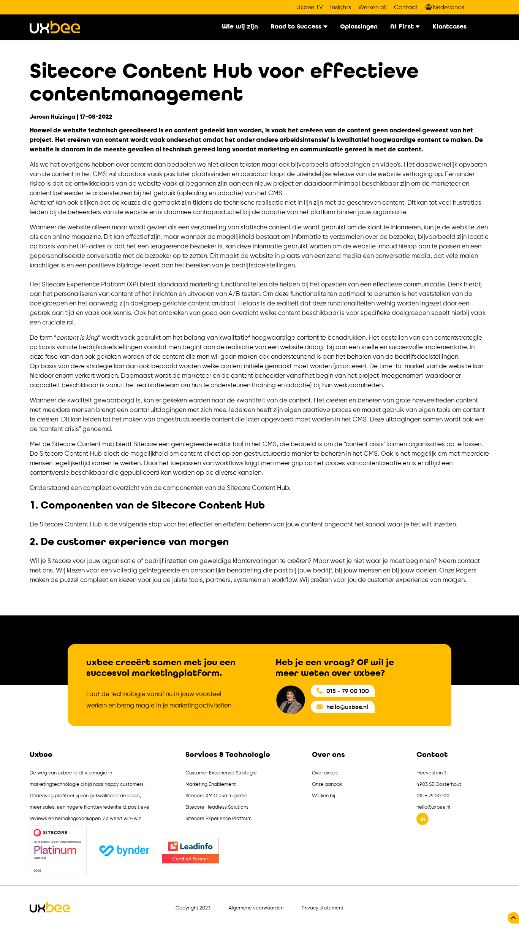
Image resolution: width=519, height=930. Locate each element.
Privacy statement (322, 907)
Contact (406, 7)
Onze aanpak (327, 784)
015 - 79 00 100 (347, 691)
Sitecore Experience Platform (218, 818)
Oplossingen (359, 26)
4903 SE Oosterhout (438, 784)
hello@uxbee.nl (347, 707)
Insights (340, 7)
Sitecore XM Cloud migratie (216, 795)
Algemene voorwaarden (256, 907)
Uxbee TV (309, 7)
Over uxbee (325, 773)
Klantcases (449, 26)
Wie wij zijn (240, 26)
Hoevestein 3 (431, 773)
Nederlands (448, 7)
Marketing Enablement (210, 784)
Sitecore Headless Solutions (216, 807)
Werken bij (372, 7)
